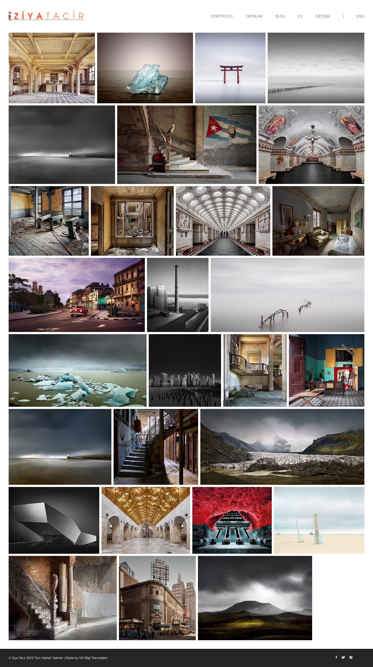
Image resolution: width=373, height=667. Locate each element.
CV (300, 16)
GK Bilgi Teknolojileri (93, 658)
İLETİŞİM (323, 16)
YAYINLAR (253, 16)
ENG (360, 16)
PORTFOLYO (221, 16)
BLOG (280, 16)
